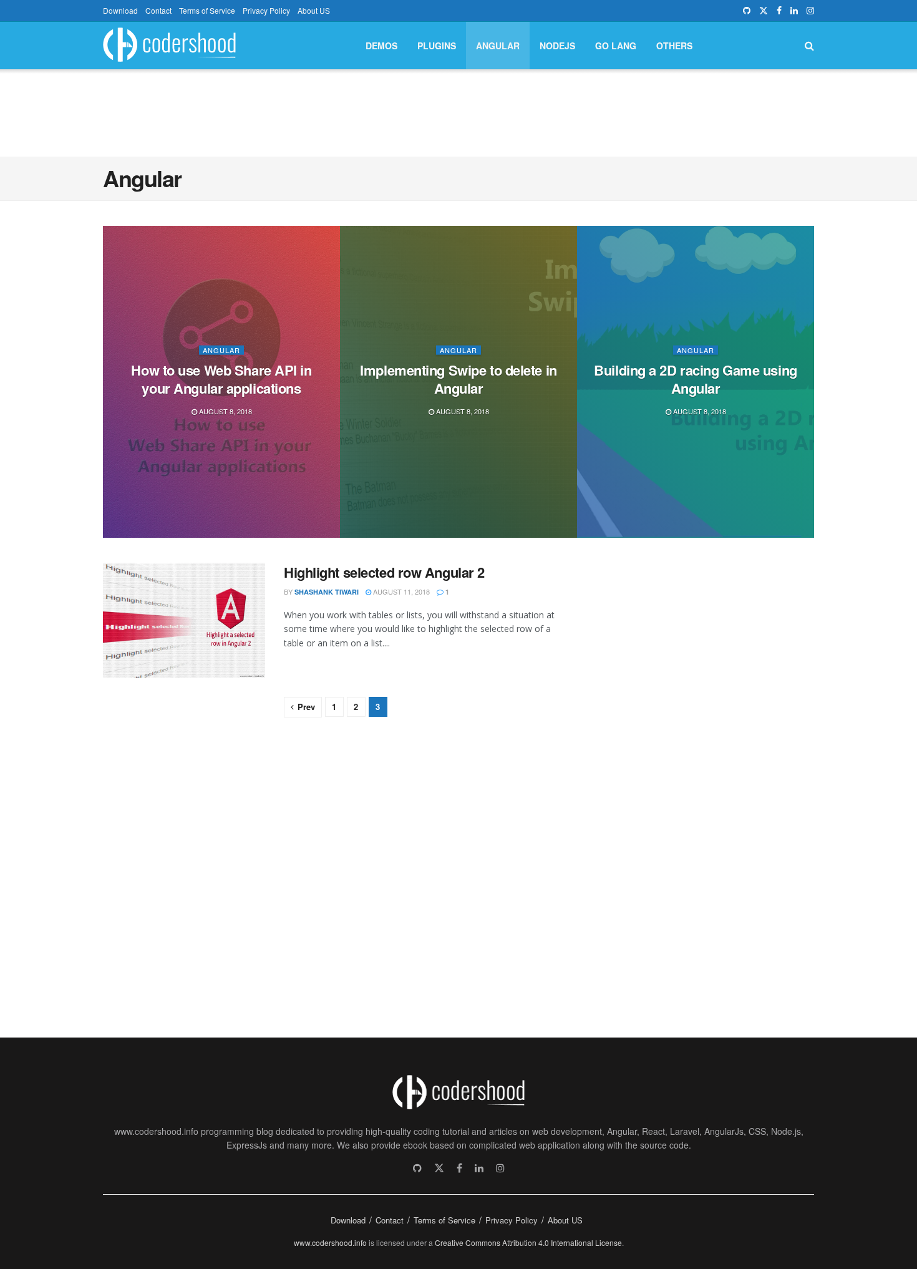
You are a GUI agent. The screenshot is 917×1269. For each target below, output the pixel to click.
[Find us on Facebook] (779, 10)
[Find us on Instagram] (810, 10)
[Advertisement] (458, 111)
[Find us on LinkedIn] (794, 10)
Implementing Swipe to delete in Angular (458, 378)
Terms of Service (207, 10)
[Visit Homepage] (169, 45)
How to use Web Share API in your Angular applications (221, 378)
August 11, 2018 (400, 591)
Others (674, 45)
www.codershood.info (330, 1242)
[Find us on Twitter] (763, 10)
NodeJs (557, 45)
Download (120, 10)
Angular (498, 45)
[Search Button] (809, 45)
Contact (158, 10)
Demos (381, 45)
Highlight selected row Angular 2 (384, 572)
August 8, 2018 (224, 411)
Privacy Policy (266, 10)
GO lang (615, 45)
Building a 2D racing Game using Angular (695, 378)
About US (314, 10)
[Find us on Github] (746, 10)
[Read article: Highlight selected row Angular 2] (184, 621)
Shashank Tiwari (326, 591)
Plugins (436, 45)
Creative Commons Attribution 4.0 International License (528, 1242)
